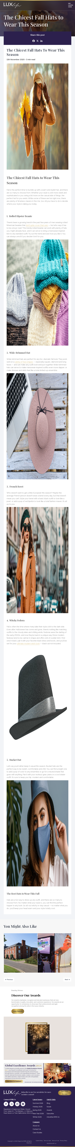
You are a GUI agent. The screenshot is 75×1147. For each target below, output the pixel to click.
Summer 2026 (38, 1103)
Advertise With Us (53, 1117)
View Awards (18, 1011)
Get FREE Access (64, 1092)
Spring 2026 (37, 1110)
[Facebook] (6, 1104)
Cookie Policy (39, 1140)
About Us (36, 1126)
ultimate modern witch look (28, 643)
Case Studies (37, 1133)
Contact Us (37, 1129)
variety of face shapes (24, 362)
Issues (49, 1107)
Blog (48, 1103)
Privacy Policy (63, 1140)
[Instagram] (17, 1104)
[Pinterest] (23, 1104)
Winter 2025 (37, 1117)
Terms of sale (47, 1140)
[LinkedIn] (11, 1104)
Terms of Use (55, 1140)
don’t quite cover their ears (37, 225)
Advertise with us (51, 1143)
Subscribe (50, 1113)
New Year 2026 (38, 1113)
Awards (49, 1110)
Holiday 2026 (37, 1107)
